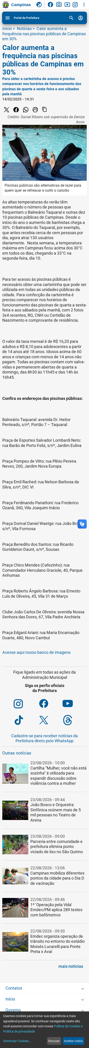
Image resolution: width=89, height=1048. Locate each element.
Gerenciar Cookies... (17, 1041)
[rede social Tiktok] (26, 720)
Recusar (54, 1041)
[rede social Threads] (75, 720)
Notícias (24, 28)
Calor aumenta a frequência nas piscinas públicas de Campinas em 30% (44, 33)
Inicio (7, 28)
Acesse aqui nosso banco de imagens (36, 652)
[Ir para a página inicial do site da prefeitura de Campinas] (5, 4)
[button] (44, 776)
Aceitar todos (73, 1041)
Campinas (21, 5)
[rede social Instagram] (26, 704)
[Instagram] (76, 5)
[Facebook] (16, 110)
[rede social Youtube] (75, 704)
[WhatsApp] (26, 110)
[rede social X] (7, 110)
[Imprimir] (36, 110)
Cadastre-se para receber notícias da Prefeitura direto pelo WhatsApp (44, 738)
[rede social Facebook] (51, 704)
